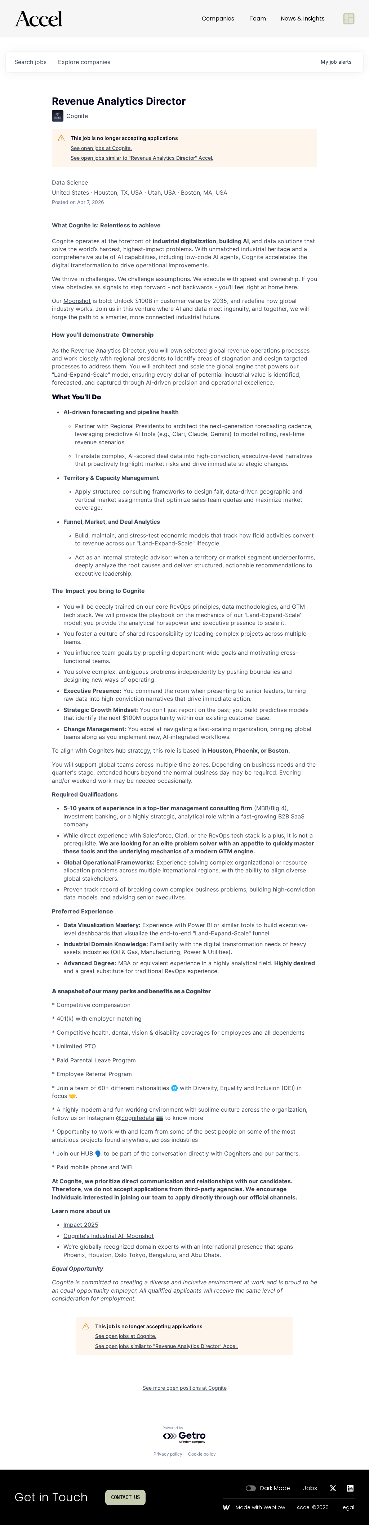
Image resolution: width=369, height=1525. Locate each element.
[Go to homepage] (38, 18)
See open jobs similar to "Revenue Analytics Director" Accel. (142, 158)
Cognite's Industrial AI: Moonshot (108, 1235)
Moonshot (77, 300)
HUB (87, 1153)
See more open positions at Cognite (185, 1388)
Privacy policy (168, 1454)
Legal (347, 1507)
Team (257, 18)
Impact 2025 (80, 1224)
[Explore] (349, 18)
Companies (218, 18)
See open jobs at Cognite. (101, 148)
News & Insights (303, 18)
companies (84, 61)
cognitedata (137, 1117)
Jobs (310, 1488)
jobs (30, 61)
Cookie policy (202, 1454)
